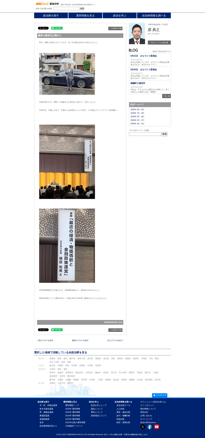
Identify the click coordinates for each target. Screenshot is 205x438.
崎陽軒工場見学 (138, 83)
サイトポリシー (147, 405)
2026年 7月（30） (138, 113)
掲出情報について (148, 409)
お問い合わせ (146, 416)
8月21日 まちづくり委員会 (144, 56)
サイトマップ (146, 419)
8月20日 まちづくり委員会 (144, 69)
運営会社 (144, 412)
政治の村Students (148, 422)
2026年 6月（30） (138, 116)
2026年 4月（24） (138, 124)
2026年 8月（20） (138, 110)
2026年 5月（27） (138, 120)
